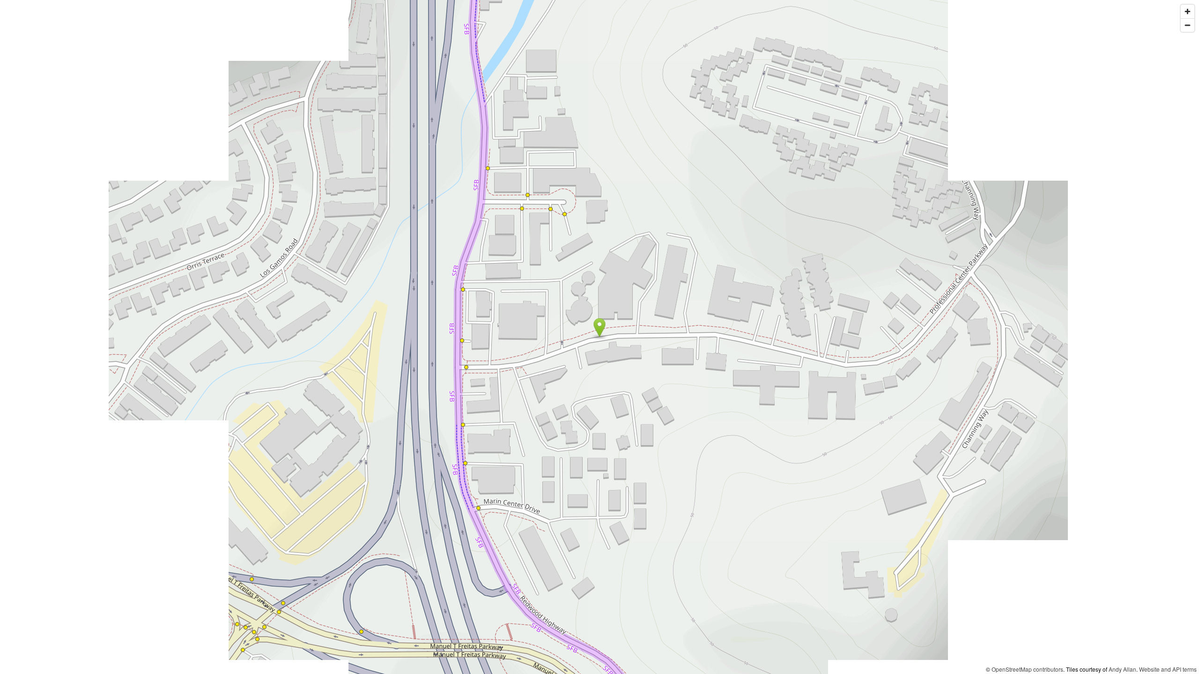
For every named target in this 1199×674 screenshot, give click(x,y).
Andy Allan (1122, 669)
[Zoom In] (1187, 11)
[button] (600, 327)
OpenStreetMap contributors (1027, 669)
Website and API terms (1168, 669)
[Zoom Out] (1187, 25)
